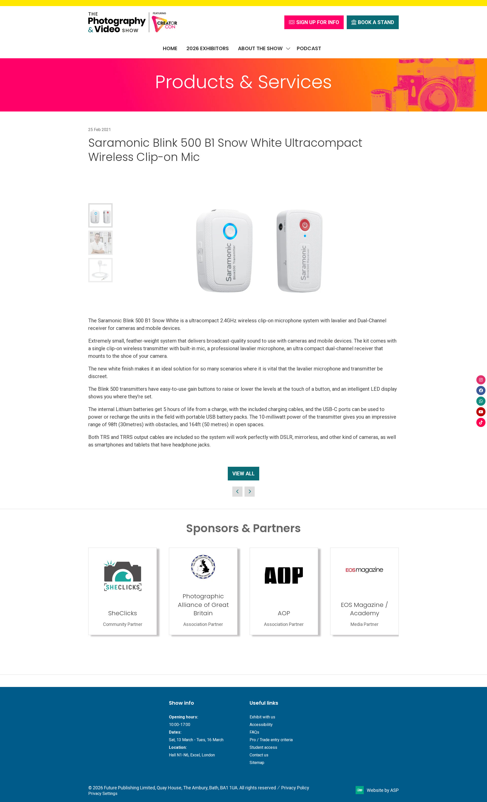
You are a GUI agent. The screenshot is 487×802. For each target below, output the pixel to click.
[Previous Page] (237, 492)
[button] (314, 22)
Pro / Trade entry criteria (271, 739)
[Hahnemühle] (364, 591)
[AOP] (122, 591)
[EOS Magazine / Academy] (203, 591)
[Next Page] (250, 492)
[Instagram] (480, 379)
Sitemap (257, 762)
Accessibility (261, 724)
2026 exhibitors (207, 48)
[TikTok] (480, 422)
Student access (263, 747)
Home (170, 48)
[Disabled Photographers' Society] (284, 591)
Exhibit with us (262, 717)
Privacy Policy (295, 787)
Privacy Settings (102, 793)
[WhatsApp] (480, 401)
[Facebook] (480, 390)
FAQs (254, 732)
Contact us (259, 755)
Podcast (309, 48)
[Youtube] (480, 411)
